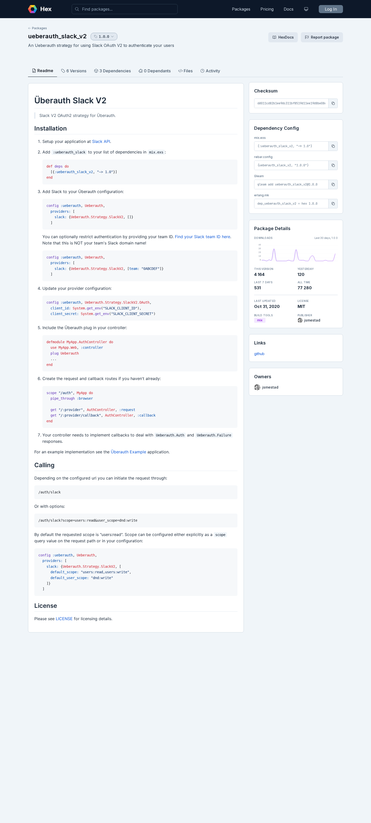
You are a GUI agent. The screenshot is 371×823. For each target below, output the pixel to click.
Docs (289, 9)
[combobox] (125, 9)
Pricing (267, 9)
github (259, 354)
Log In (331, 9)
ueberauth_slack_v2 (57, 36)
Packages (241, 9)
